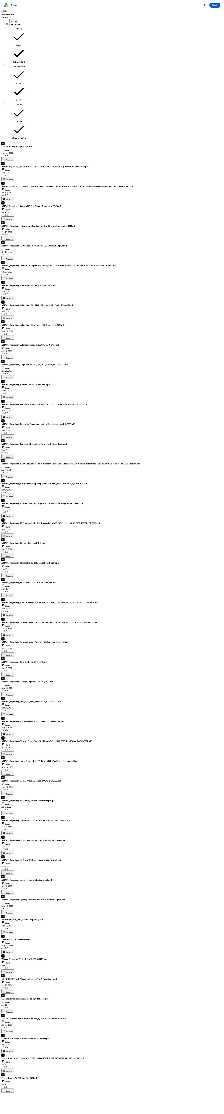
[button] (205, 5)
